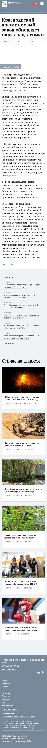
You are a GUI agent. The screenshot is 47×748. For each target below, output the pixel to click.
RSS (43, 673)
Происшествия (20, 404)
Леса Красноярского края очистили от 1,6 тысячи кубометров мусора (21, 306)
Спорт (16, 634)
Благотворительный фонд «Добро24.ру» (18, 716)
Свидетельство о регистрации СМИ (16, 721)
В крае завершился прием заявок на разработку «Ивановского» (19, 296)
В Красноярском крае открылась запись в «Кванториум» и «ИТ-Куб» (22, 326)
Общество (18, 496)
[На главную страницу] (14, 3)
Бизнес (18, 41)
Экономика (18, 450)
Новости (7, 41)
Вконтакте (39, 673)
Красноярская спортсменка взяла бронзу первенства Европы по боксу (21, 336)
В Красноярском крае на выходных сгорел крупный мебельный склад (22, 285)
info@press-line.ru (9, 669)
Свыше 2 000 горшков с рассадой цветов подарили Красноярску (21, 316)
